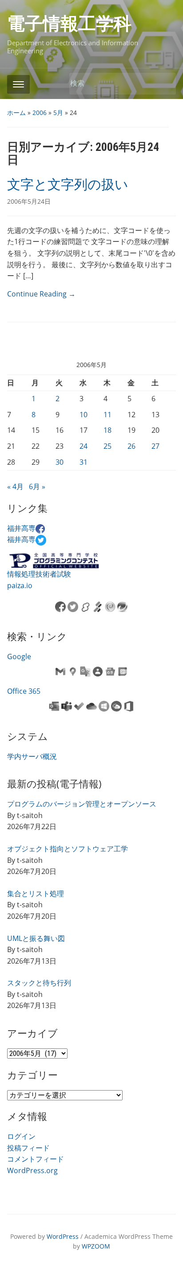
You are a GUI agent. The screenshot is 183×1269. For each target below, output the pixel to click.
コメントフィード (35, 1159)
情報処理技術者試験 (39, 574)
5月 (58, 112)
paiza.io (19, 585)
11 (107, 414)
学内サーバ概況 (32, 756)
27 (155, 446)
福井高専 (21, 528)
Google (19, 656)
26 (131, 446)
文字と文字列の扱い (67, 184)
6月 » (37, 486)
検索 (164, 83)
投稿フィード (28, 1148)
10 (84, 414)
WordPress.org (32, 1170)
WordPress (63, 1236)
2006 (39, 112)
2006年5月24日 (29, 201)
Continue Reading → (41, 294)
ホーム (16, 112)
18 (107, 430)
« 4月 (15, 486)
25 (107, 446)
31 (84, 462)
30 (60, 462)
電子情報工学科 (69, 23)
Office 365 (23, 691)
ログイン (21, 1136)
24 (84, 446)
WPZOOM (96, 1246)
